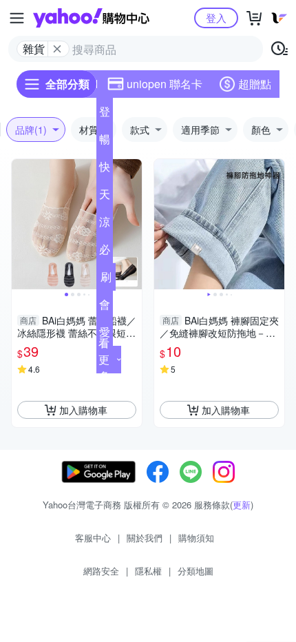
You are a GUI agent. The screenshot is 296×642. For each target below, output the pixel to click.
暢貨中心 (104, 142)
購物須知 (196, 537)
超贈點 (254, 84)
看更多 (103, 359)
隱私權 (148, 570)
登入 (216, 17)
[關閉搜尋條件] (57, 49)
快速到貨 (104, 169)
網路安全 (101, 570)
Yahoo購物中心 (91, 18)
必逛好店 (104, 252)
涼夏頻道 (104, 225)
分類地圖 (195, 570)
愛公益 (104, 335)
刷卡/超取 (106, 280)
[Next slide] (133, 224)
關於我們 (144, 537)
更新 (242, 504)
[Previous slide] (21, 224)
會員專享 (104, 307)
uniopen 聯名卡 (164, 84)
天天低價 (104, 197)
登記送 (104, 114)
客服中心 (93, 537)
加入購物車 (83, 410)
